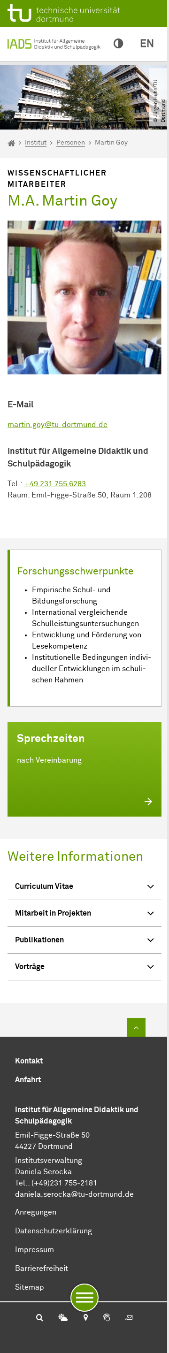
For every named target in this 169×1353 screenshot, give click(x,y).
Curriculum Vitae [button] (44, 886)
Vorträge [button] (30, 967)
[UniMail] (129, 1318)
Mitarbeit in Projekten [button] (53, 913)
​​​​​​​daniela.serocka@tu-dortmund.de (74, 1194)
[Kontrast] (118, 44)
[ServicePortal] (106, 1318)
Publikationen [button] (39, 940)
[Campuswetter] (63, 1318)
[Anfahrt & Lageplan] (85, 1318)
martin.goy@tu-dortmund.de (58, 424)
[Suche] (40, 1318)
